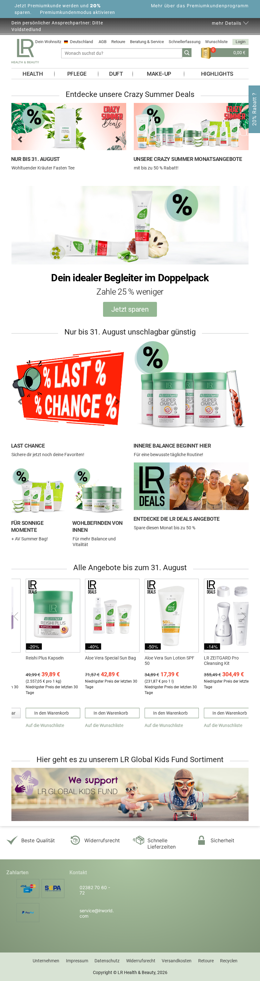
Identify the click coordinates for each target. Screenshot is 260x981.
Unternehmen (46, 960)
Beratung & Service (147, 41)
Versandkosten (177, 960)
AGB (103, 41)
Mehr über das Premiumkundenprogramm (200, 5)
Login (240, 41)
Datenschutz (107, 960)
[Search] (187, 52)
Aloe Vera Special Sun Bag (110, 657)
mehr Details (226, 23)
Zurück (16, 616)
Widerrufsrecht (140, 960)
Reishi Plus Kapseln (45, 657)
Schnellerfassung (184, 41)
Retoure (118, 41)
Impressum (77, 960)
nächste (243, 616)
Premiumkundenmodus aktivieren (77, 12)
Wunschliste (216, 41)
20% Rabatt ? (254, 109)
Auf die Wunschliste (45, 725)
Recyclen (228, 960)
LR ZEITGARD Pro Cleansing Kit (221, 660)
